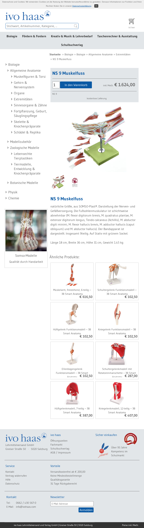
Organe (19, 93)
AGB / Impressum (60, 452)
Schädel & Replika (27, 132)
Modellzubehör (21, 142)
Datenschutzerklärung (81, 6)
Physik (12, 192)
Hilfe (7, 479)
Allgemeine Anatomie (25, 71)
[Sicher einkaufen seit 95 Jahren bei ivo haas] (102, 450)
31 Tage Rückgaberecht (63, 483)
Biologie (12, 36)
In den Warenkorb (76, 85)
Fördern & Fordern (34, 36)
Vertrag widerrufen (16, 475)
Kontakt (9, 471)
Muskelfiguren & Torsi (30, 77)
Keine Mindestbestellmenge (66, 475)
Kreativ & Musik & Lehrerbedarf (71, 36)
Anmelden (86, 510)
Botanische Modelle (24, 183)
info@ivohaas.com (26, 506)
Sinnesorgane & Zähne (30, 105)
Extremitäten (23, 99)
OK (96, 6)
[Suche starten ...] (76, 26)
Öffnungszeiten (59, 440)
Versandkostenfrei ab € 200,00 (67, 471)
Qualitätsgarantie (60, 479)
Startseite (55, 54)
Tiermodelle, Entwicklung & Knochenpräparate (27, 168)
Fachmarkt (56, 444)
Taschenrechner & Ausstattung (117, 36)
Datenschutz (12, 483)
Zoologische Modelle (24, 148)
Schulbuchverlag (72, 45)
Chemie (13, 198)
